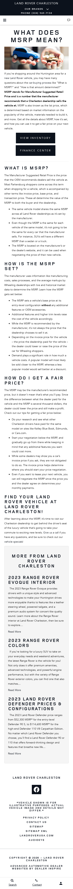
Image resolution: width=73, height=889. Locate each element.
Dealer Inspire (48, 868)
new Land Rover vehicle (18, 78)
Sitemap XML (36, 831)
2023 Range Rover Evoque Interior (34, 579)
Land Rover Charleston (45, 859)
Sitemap (37, 826)
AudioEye (36, 840)
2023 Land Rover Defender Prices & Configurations (35, 704)
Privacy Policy (36, 817)
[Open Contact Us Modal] (68, 20)
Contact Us (36, 822)
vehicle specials (13, 542)
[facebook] (36, 789)
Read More (14, 631)
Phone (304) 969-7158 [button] (36, 13)
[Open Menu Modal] (4, 20)
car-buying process (40, 83)
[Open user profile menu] (61, 883)
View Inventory (35, 138)
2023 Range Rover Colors (34, 642)
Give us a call (51, 532)
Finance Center (35, 150)
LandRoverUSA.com (36, 835)
